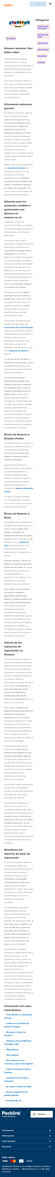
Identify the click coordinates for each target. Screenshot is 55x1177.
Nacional (6, 1146)
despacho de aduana (18, 351)
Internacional (43, 49)
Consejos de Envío (43, 36)
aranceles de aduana (16, 168)
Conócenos (7, 1130)
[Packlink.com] (8, 6)
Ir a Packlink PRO (38, 4)
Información (8, 1135)
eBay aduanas (12, 1049)
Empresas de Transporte (43, 27)
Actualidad (10, 38)
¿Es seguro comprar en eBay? (18, 1086)
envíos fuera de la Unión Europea (18, 327)
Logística (41, 62)
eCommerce (43, 43)
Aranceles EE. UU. (14, 1101)
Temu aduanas (12, 1055)
